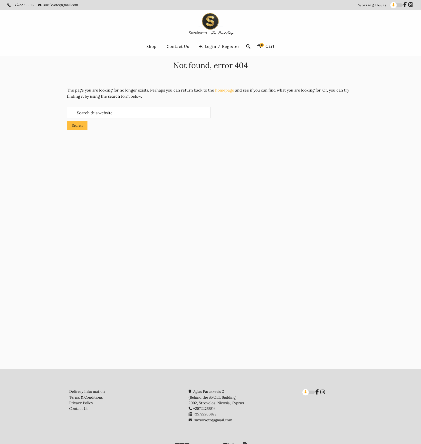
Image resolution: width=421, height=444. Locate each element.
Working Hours (372, 5)
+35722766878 (204, 414)
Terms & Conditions (86, 397)
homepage (224, 90)
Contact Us (78, 408)
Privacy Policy (81, 403)
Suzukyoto (210, 25)
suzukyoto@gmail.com (60, 5)
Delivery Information (87, 391)
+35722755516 (23, 5)
